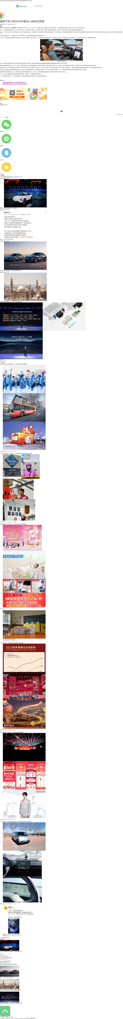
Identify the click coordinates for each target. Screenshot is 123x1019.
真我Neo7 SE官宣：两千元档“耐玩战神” (11, 934)
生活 (15, 0)
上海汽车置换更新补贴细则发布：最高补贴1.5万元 (11, 176)
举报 (1, 103)
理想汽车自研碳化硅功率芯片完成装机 (8, 208)
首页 (1, 0)
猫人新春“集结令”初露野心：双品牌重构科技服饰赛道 (12, 732)
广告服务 (7, 1016)
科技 (31, 0)
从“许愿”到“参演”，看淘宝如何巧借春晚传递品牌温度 (11, 642)
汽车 (28, 0)
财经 (21, 0)
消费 (26, 0)
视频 (19, 0)
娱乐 (6, 0)
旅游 (12, 0)
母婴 (17, 0)
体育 (8, 0)
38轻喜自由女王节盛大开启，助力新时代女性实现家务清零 (13, 524)
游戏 (10, 0)
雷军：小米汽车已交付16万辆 (6, 239)
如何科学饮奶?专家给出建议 (9, 639)
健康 (24, 0)
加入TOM (11, 1016)
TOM (1, 451)
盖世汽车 (4, 24)
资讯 (3, 0)
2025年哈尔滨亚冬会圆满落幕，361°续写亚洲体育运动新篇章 (13, 364)
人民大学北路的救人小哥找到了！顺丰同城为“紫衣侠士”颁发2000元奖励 (16, 453)
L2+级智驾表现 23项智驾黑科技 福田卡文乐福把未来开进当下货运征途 (15, 821)
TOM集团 (2, 1016)
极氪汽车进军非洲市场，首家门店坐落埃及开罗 (10, 270)
